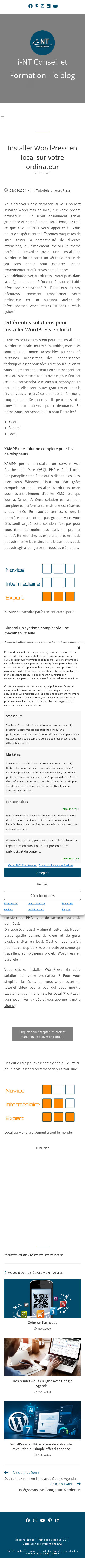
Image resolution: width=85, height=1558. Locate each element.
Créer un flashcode (42, 1322)
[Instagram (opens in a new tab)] (42, 6)
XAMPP (13, 422)
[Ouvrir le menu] (2, 117)
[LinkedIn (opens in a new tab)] (49, 6)
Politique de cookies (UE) (52, 1539)
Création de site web (30, 1255)
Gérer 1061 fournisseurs (22, 865)
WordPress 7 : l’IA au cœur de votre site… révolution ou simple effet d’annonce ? (42, 1446)
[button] (79, 648)
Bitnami (14, 427)
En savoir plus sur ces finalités (56, 865)
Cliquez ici (71, 1063)
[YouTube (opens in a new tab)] (55, 6)
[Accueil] (35, 173)
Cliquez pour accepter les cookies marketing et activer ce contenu (42, 1034)
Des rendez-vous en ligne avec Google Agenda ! (42, 1383)
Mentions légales (24, 1539)
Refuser (42, 884)
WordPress (63, 190)
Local (12, 433)
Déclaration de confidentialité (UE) (42, 1544)
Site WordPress (54, 1255)
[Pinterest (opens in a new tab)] (36, 6)
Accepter (42, 872)
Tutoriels (45, 173)
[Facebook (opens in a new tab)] (30, 6)
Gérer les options (42, 895)
